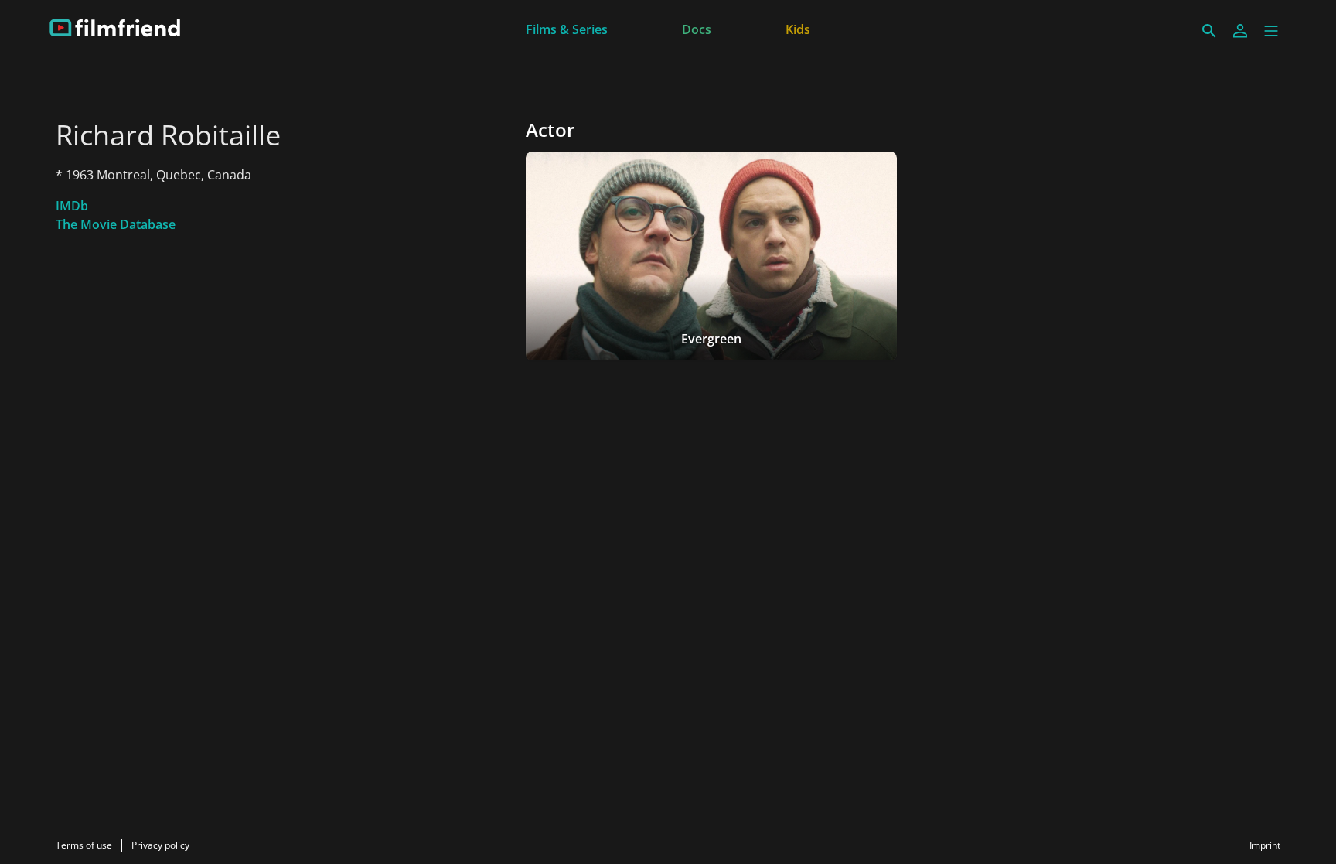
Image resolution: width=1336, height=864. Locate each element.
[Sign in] (1240, 30)
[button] (1271, 30)
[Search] (1209, 30)
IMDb (72, 205)
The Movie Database (116, 224)
